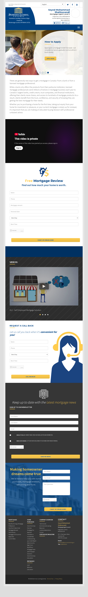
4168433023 (66, 20)
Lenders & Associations (45, 530)
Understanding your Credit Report (31, 540)
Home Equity (12, 532)
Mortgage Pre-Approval (30, 531)
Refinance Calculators (30, 568)
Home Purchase (30, 521)
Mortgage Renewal (13, 530)
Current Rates (12, 539)
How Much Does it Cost (14, 528)
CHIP (28, 565)
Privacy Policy (58, 579)
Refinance (30, 561)
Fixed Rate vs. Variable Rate (30, 535)
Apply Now (50, 58)
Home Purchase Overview (31, 527)
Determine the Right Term (31, 544)
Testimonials (42, 524)
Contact (41, 532)
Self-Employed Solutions (31, 553)
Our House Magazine (46, 534)
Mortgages (13, 520)
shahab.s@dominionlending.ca (61, 18)
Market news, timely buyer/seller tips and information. (35, 435)
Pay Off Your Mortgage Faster (31, 548)
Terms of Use (50, 579)
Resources (41, 528)
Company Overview (46, 520)
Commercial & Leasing (45, 526)
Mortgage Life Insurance (15, 534)
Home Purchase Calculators (31, 557)
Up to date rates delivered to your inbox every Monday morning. (37, 440)
